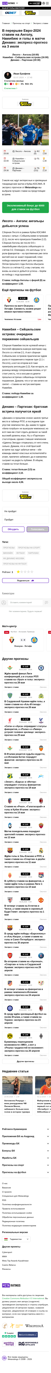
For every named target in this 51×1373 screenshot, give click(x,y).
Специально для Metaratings (15, 1196)
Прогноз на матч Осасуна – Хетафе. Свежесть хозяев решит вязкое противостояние (22, 309)
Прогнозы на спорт (29, 548)
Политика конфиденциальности (17, 1204)
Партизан (33, 553)
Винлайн (8, 553)
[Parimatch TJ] (30, 12)
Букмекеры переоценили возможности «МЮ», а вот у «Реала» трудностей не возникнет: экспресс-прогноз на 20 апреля (24, 1046)
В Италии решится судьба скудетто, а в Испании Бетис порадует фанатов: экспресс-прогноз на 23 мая (24, 758)
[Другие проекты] (10, 3)
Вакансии (6, 1187)
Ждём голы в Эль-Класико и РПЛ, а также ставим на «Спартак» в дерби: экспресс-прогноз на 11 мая (24, 859)
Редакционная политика (13, 1221)
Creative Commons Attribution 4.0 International (23, 1298)
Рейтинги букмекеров (14, 1129)
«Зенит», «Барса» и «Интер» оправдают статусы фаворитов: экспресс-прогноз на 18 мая (22, 785)
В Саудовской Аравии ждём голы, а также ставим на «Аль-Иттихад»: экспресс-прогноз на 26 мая (24, 704)
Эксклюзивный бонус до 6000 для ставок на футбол (25, 207)
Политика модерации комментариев (19, 1225)
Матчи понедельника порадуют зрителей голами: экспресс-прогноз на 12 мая (24, 834)
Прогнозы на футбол (14, 564)
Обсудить (13, 529)
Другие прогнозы (15, 659)
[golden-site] (16, 1326)
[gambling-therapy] (8, 1344)
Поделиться (23, 580)
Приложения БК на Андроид (18, 1136)
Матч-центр (9, 626)
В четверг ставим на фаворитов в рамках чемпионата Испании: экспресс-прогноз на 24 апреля (23, 992)
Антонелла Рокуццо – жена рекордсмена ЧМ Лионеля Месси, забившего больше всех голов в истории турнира (17, 1106)
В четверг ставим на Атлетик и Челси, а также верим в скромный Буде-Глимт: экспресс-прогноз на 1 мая (24, 910)
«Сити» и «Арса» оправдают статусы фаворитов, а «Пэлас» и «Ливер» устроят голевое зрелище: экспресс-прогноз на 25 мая (25, 730)
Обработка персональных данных (18, 1217)
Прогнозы (8, 548)
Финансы (6, 1269)
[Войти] (43, 3)
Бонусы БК (8, 1151)
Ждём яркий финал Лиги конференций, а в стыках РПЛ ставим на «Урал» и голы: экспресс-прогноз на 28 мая (24, 678)
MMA (4, 1256)
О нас (5, 1183)
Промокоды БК (10, 1143)
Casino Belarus (9, 1265)
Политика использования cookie (17, 1213)
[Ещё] (47, 3)
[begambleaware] (28, 1335)
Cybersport (7, 1252)
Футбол (20, 553)
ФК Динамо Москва (13, 558)
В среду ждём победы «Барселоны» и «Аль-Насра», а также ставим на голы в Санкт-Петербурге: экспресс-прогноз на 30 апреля (25, 938)
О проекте (7, 1192)
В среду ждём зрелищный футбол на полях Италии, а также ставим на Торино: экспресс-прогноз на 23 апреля (25, 1018)
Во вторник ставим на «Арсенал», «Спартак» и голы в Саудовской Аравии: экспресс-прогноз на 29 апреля (23, 966)
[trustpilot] (9, 1335)
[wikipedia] (34, 1326)
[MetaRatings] (11, 1285)
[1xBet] (10, 12)
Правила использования (13, 1209)
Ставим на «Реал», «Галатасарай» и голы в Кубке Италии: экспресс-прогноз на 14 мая (24, 809)
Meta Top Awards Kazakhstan (15, 1261)
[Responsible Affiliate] (28, 1344)
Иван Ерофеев (21, 74)
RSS (4, 1200)
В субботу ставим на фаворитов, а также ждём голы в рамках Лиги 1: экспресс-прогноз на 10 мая (24, 884)
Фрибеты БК (9, 1158)
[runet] (5, 1326)
